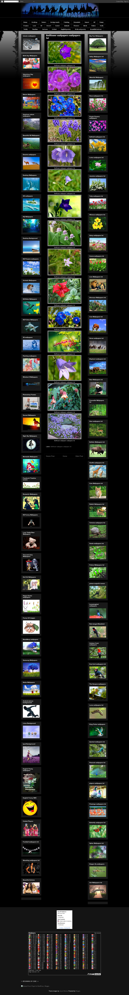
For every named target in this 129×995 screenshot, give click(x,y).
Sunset (87, 22)
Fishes (93, 26)
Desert (49, 26)
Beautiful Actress (95, 29)
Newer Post (50, 456)
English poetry (66, 29)
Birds (85, 26)
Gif (94, 22)
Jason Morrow (64, 991)
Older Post (79, 456)
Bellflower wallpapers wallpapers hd (61, 446)
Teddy (25, 29)
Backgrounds (54, 22)
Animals (66, 26)
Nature (44, 22)
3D (41, 26)
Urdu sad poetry (80, 29)
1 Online (61, 927)
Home (25, 22)
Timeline (35, 29)
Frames (26, 26)
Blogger (78, 991)
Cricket (54, 29)
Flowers (76, 26)
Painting (66, 22)
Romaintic (77, 22)
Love (34, 26)
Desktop (34, 22)
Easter (57, 26)
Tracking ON (67, 927)
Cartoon (45, 29)
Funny (102, 22)
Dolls (101, 26)
